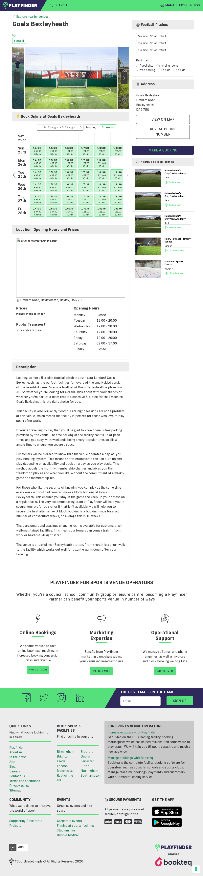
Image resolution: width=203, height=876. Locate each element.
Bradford (87, 752)
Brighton (63, 756)
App (12, 762)
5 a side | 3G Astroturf (152, 36)
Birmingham (65, 752)
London (62, 766)
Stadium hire (66, 830)
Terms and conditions (24, 781)
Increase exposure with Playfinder (132, 732)
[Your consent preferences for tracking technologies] (196, 869)
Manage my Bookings (182, 5)
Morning (91, 127)
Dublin (85, 756)
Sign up (180, 700)
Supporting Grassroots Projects (25, 823)
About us (15, 752)
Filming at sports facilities (76, 825)
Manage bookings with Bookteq (130, 758)
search (61, 5)
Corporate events (69, 821)
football (19, 41)
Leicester (87, 761)
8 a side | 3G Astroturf (152, 50)
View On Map (162, 119)
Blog (12, 766)
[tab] (70, 229)
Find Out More (38, 669)
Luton (85, 766)
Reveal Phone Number (163, 131)
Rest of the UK (65, 777)
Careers (14, 771)
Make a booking (162, 150)
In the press (17, 757)
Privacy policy (19, 786)
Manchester (65, 771)
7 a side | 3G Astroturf (152, 43)
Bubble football (68, 835)
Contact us (17, 776)
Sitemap (15, 790)
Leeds (61, 761)
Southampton (91, 775)
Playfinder (16, 747)
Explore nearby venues (32, 16)
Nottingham (89, 771)
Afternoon (108, 127)
